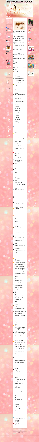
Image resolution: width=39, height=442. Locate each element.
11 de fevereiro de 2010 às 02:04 (18, 178)
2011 (7, 83)
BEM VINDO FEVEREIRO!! (9, 144)
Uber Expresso (16, 93)
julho (8, 89)
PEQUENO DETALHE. (9, 109)
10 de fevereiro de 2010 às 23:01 (18, 124)
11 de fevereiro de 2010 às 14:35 (18, 290)
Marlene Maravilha (16, 304)
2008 (7, 147)
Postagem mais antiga (23, 429)
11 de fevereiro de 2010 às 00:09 (18, 157)
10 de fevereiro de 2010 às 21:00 (18, 76)
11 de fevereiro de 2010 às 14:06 (18, 282)
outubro (8, 86)
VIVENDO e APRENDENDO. (9, 117)
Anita (15, 188)
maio (8, 91)
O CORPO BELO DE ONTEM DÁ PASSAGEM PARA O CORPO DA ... (9, 103)
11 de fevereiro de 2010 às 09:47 (18, 228)
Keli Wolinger (16, 368)
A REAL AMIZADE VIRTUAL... (9, 121)
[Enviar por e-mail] (23, 67)
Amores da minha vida (17, 257)
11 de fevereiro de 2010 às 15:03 (18, 309)
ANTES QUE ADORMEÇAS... (9, 130)
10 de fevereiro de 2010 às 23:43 (18, 150)
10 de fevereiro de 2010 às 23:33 (18, 145)
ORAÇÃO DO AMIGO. (9, 123)
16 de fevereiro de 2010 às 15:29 (18, 425)
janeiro (8, 145)
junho (8, 90)
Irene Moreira (16, 422)
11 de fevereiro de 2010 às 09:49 (18, 233)
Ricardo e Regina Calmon (17, 248)
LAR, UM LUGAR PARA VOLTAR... (9, 138)
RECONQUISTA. (9, 140)
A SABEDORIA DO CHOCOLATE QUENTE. (9, 99)
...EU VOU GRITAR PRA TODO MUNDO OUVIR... (20, 70)
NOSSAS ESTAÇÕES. (9, 133)
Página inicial (20, 430)
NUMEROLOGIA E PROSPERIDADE (18, 207)
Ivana (15, 324)
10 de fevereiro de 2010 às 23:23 (18, 134)
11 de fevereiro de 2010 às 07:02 (18, 187)
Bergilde (15, 243)
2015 (7, 79)
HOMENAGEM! (9, 96)
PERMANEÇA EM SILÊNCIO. (9, 126)
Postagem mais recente (15, 429)
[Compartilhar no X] (24, 67)
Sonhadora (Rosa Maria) (17, 162)
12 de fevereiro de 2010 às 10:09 (18, 421)
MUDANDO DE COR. (9, 141)
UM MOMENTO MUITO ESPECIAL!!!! (9, 135)
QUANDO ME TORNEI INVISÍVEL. (9, 114)
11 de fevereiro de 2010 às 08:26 (18, 213)
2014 (7, 80)
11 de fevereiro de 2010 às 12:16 (18, 260)
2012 (7, 82)
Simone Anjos (16, 331)
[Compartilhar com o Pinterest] (25, 67)
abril (8, 92)
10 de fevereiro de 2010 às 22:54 (18, 98)
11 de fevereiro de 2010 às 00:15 (18, 161)
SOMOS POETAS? (9, 128)
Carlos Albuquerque (16, 310)
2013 (7, 81)
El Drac (15, 261)
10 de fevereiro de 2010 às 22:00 (18, 82)
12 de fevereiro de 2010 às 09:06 (18, 415)
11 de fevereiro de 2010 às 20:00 (18, 355)
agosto (8, 88)
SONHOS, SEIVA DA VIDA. (9, 107)
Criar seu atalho (7, 28)
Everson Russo (16, 226)
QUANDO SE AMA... (9, 119)
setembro (8, 87)
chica (15, 132)
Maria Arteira (16, 77)
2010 (7, 84)
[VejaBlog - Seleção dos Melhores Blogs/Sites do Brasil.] (8, 22)
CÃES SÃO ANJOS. (9, 95)
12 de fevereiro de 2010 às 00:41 (18, 387)
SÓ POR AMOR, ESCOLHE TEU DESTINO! (9, 111)
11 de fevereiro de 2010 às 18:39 (18, 323)
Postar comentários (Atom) (20, 432)
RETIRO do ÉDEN (16, 179)
